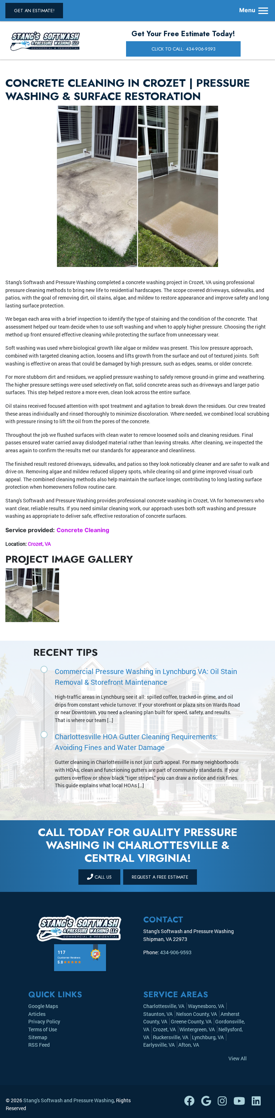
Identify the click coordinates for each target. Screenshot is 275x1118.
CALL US (102, 877)
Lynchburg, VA (208, 1037)
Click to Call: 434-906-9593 (183, 49)
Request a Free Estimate (160, 877)
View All (237, 1058)
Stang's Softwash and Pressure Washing (68, 1100)
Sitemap (37, 1037)
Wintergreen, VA (197, 1029)
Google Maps (43, 1006)
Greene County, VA (191, 1021)
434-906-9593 (176, 952)
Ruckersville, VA (170, 1037)
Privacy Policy (44, 1021)
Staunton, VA (158, 1013)
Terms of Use (42, 1029)
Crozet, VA (39, 543)
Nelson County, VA (196, 1013)
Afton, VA (188, 1044)
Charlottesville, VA (163, 1006)
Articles (36, 1013)
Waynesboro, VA (206, 1006)
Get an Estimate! (34, 10)
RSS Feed (39, 1044)
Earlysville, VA (159, 1044)
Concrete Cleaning (83, 530)
